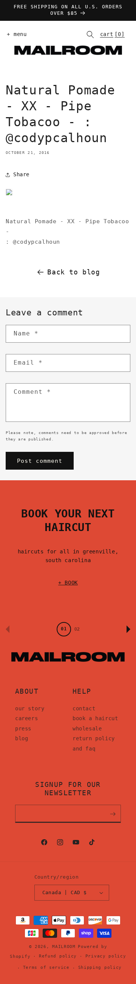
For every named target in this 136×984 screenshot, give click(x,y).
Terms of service (46, 967)
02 (77, 629)
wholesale (87, 728)
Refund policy (58, 956)
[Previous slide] (7, 629)
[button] (15, 34)
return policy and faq (94, 743)
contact (84, 708)
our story (29, 708)
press (23, 728)
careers (26, 718)
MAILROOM (64, 946)
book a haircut (95, 718)
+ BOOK (68, 583)
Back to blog (73, 272)
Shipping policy (100, 967)
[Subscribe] (112, 814)
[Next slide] (128, 629)
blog (21, 738)
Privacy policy (105, 956)
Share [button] (21, 174)
